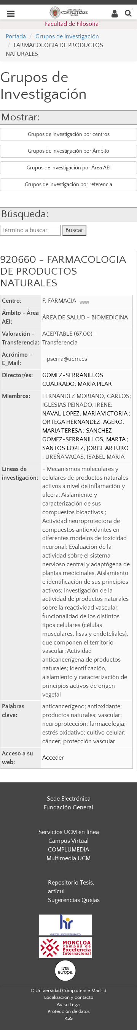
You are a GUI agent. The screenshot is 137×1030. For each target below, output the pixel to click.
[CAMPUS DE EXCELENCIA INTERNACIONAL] (65, 947)
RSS (68, 1018)
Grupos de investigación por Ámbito (68, 151)
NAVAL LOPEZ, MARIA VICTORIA (85, 413)
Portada (16, 36)
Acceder (53, 757)
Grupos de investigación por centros (69, 134)
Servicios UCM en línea (68, 832)
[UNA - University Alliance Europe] (65, 970)
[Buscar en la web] (128, 13)
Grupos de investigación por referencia (68, 185)
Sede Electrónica (69, 798)
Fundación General (68, 807)
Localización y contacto (68, 997)
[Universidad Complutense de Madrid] (68, 11)
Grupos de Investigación (67, 36)
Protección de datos (69, 1011)
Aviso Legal (69, 1004)
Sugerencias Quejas (74, 900)
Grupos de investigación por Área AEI (69, 168)
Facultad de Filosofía (72, 24)
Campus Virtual (68, 840)
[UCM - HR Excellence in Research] (65, 924)
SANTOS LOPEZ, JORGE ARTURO (85, 448)
